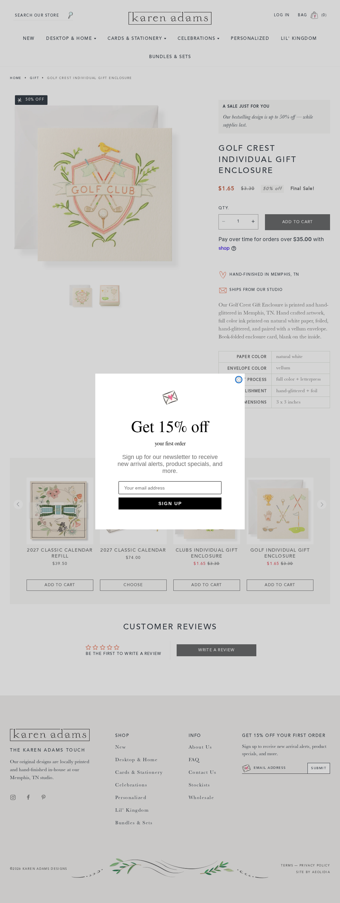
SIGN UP (170, 503)
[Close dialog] (238, 379)
